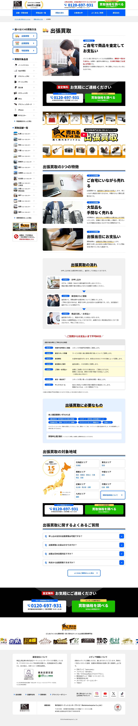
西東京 (82, 475)
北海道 (78, 465)
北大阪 (78, 487)
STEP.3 (65, 314)
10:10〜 (49, 358)
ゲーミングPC (23, 82)
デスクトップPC (23, 76)
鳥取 (107, 487)
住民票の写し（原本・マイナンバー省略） (62, 422)
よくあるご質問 (97, 12)
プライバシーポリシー (59, 694)
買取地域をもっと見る (23, 218)
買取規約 (43, 694)
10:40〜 (49, 364)
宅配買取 (25, 50)
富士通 (20, 87)
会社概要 (18, 694)
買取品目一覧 (41, 12)
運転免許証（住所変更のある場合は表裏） (62, 419)
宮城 (103, 465)
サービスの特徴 (93, 176)
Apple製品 (22, 71)
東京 (77, 475)
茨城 (81, 477)
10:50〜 (49, 369)
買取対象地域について (110, 495)
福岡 (77, 497)
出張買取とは (89, 41)
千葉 (93, 475)
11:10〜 (49, 379)
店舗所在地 (31, 694)
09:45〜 (49, 348)
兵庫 (89, 487)
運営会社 (116, 12)
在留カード (107, 422)
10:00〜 (49, 353)
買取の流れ (59, 12)
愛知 (103, 475)
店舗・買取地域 (22, 12)
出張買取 (25, 36)
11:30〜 (49, 385)
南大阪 (84, 487)
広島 (103, 487)
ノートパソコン (23, 65)
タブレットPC (23, 93)
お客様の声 (78, 12)
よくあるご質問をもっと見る (84, 573)
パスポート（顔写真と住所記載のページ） (92, 419)
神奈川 (88, 475)
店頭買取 (25, 43)
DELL (20, 99)
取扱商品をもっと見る (23, 121)
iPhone (20, 110)
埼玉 (77, 477)
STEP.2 (65, 296)
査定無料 (63, 87)
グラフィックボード (25, 104)
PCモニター (22, 115)
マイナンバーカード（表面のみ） (90, 422)
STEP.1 (65, 279)
